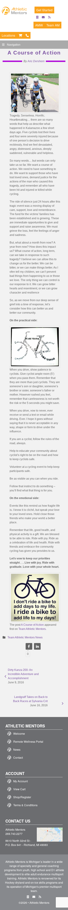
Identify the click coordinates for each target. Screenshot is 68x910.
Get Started (44, 10)
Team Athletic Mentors (32, 628)
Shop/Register (22, 797)
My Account (20, 781)
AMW (39, 25)
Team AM (53, 25)
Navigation (13, 45)
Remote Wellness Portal (28, 742)
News (16, 750)
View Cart (19, 789)
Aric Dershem (36, 61)
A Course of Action (32, 624)
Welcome (19, 734)
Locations (8, 35)
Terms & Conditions (25, 805)
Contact (18, 758)
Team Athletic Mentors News (25, 637)
